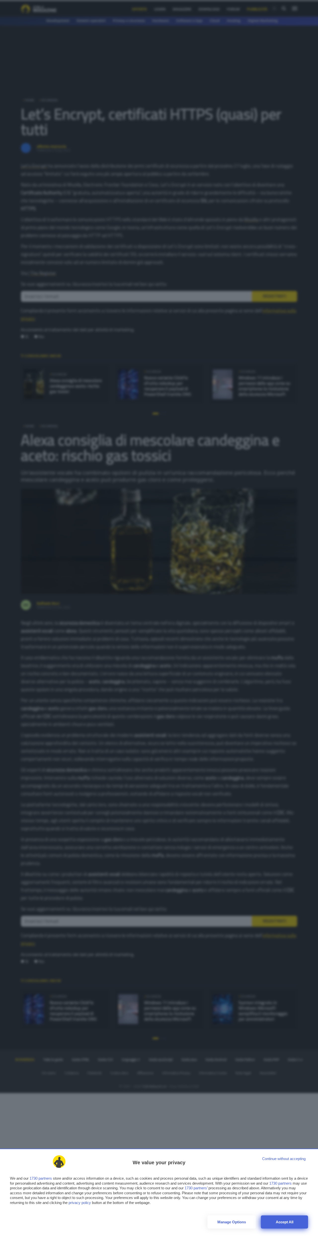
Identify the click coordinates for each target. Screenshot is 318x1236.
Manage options (231, 1222)
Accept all (284, 1222)
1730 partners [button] (41, 1178)
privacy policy (80, 1203)
